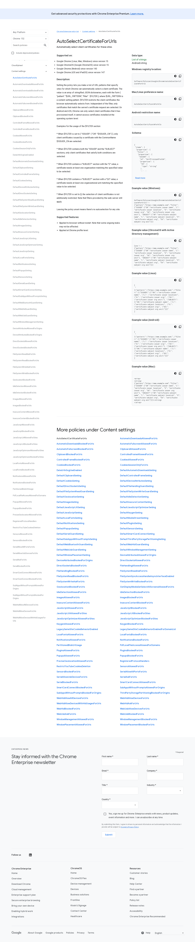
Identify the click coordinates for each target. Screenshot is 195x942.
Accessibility (136, 911)
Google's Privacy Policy (130, 827)
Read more (140, 178)
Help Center (136, 884)
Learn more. (137, 13)
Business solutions (80, 894)
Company (151, 770)
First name (107, 756)
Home (15, 873)
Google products (54, 932)
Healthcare (76, 916)
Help (147, 932)
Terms (91, 932)
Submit (108, 834)
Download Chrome (21, 884)
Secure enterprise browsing (26, 900)
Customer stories (139, 873)
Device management (81, 883)
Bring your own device (23, 906)
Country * (106, 799)
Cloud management (21, 889)
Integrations (18, 916)
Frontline (75, 900)
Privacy (80, 932)
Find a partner (137, 889)
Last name (152, 756)
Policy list (134, 900)
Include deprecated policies (27, 53)
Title (104, 785)
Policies (70, 932)
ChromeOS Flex (78, 878)
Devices (75, 889)
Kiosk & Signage (78, 905)
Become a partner (139, 895)
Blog (132, 878)
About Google (35, 932)
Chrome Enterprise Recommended (147, 916)
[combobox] (165, 790)
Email (104, 770)
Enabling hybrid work (22, 911)
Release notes (137, 905)
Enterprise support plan (24, 895)
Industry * (151, 785)
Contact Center (79, 911)
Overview (16, 878)
